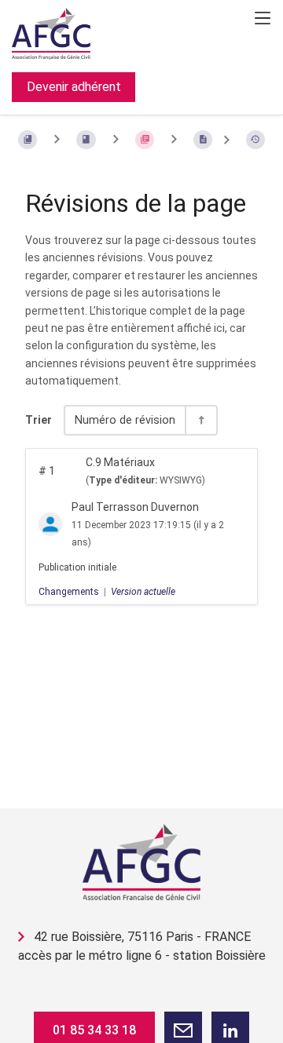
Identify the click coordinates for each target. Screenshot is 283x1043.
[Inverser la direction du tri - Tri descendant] (200, 420)
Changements (69, 591)
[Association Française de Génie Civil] (141, 862)
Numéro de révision (125, 420)
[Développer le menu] (262, 18)
